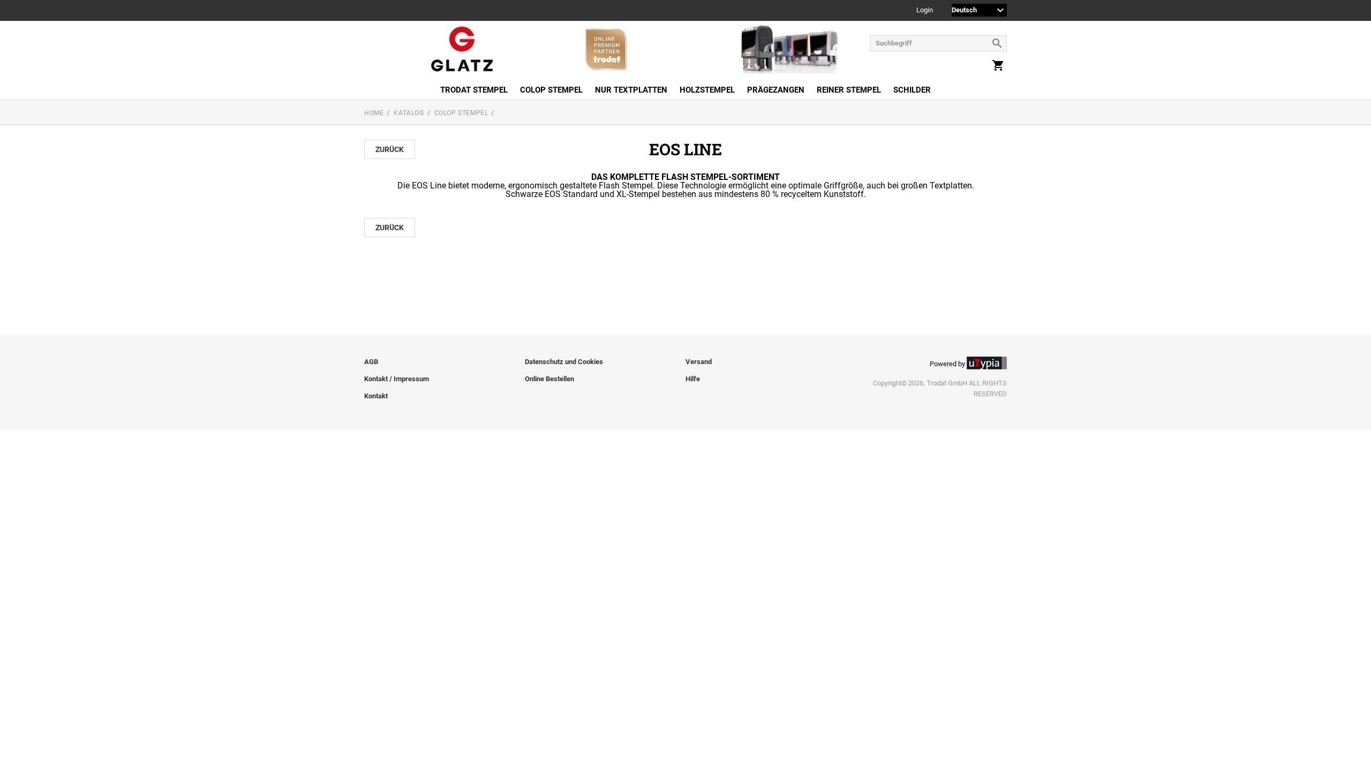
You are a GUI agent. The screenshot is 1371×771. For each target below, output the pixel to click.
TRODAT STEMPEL (474, 90)
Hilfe (693, 379)
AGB (371, 362)
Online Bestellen (549, 379)
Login (924, 10)
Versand (699, 362)
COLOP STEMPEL (551, 90)
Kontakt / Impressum (396, 379)
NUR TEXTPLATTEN (631, 90)
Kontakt (376, 396)
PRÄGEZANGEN (775, 90)
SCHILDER (912, 90)
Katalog (409, 113)
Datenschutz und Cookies (564, 362)
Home (373, 113)
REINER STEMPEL (849, 90)
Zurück (389, 149)
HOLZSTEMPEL (707, 90)
